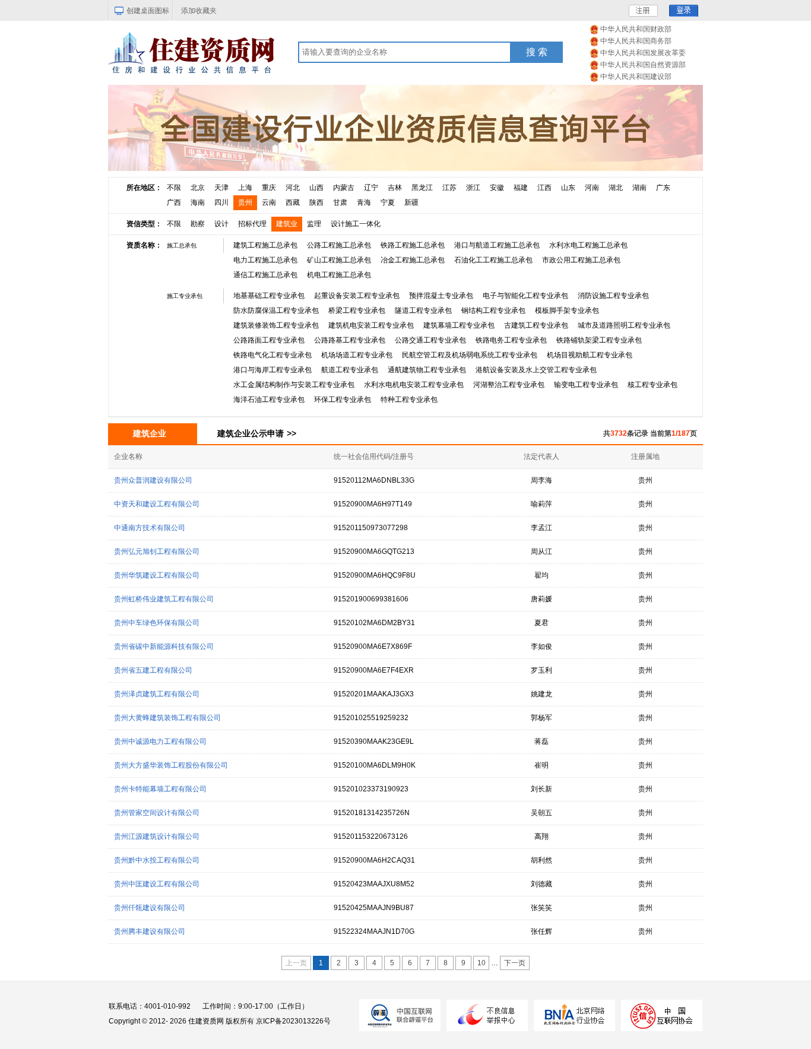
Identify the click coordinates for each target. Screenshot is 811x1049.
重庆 (269, 187)
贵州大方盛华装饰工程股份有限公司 (171, 765)
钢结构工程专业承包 (493, 310)
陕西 (316, 202)
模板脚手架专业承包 (567, 310)
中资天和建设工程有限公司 (156, 504)
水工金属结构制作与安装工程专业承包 (293, 385)
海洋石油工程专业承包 (269, 399)
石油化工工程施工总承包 (493, 260)
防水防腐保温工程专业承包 (276, 310)
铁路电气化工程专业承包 (272, 355)
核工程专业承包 (652, 385)
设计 (221, 224)
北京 (198, 187)
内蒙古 (343, 187)
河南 (592, 187)
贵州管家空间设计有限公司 (156, 813)
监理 (314, 224)
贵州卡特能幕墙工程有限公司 (160, 789)
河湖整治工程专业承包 (508, 385)
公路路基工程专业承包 (349, 340)
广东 (663, 187)
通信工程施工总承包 (265, 275)
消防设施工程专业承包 (613, 295)
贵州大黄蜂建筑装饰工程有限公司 (167, 718)
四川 (221, 202)
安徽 (497, 187)
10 (481, 963)
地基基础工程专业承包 (269, 295)
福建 (521, 187)
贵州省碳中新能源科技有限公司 (164, 646)
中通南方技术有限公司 (149, 528)
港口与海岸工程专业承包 (272, 370)
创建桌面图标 (147, 11)
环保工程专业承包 (342, 399)
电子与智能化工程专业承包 (525, 295)
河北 (293, 187)
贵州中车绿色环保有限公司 (156, 623)
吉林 (395, 187)
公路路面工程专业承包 (269, 340)
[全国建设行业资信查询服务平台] (405, 127)
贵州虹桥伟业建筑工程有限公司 (164, 599)
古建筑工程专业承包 (536, 325)
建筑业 (286, 224)
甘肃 (340, 202)
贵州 (245, 202)
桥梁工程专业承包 (356, 310)
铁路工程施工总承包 (413, 245)
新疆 (411, 202)
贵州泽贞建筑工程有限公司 (156, 694)
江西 (544, 187)
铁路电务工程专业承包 (511, 340)
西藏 (293, 202)
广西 (174, 202)
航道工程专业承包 (349, 370)
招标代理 (252, 224)
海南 (198, 202)
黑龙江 (422, 187)
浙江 (473, 187)
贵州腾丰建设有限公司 (149, 931)
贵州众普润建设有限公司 (153, 480)
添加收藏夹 (199, 11)
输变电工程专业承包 (586, 385)
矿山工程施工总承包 (339, 260)
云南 (269, 202)
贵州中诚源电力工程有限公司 (160, 741)
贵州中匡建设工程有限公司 (156, 884)
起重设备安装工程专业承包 (357, 295)
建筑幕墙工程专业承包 (459, 325)
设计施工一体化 (356, 224)
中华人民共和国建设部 (635, 76)
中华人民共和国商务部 (635, 41)
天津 (221, 187)
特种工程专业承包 (409, 399)
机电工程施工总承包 (339, 275)
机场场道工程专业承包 (356, 355)
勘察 (198, 224)
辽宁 (371, 187)
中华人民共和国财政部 (635, 29)
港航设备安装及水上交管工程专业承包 (536, 370)
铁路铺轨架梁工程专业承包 (599, 340)
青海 (364, 202)
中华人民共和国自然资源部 (643, 65)
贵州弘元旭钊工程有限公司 (156, 551)
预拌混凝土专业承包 (441, 295)
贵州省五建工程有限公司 (153, 670)
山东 (568, 187)
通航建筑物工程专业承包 (427, 370)
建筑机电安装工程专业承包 (371, 325)
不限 (174, 187)
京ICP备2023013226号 (293, 1021)
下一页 (514, 963)
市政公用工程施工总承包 (581, 260)
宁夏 (388, 202)
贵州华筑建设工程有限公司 (156, 575)
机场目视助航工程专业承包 (589, 355)
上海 (245, 187)
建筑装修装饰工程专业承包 (276, 325)
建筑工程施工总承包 (265, 245)
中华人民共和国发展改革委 (643, 53)
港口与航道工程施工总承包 (497, 245)
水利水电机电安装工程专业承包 (414, 385)
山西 (316, 187)
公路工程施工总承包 (339, 245)
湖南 (639, 187)
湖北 (616, 187)
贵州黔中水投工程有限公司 (156, 860)
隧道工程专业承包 (423, 310)
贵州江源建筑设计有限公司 (156, 836)
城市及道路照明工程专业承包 (624, 325)
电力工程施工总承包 (265, 260)
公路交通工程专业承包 (430, 340)
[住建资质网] (191, 51)
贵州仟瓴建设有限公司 (149, 908)
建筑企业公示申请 (256, 433)
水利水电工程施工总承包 (588, 245)
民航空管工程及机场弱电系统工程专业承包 (469, 355)
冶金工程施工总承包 (413, 260)
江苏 (449, 187)
